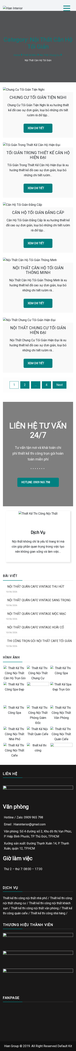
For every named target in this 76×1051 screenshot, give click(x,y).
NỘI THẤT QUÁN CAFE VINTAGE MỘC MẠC (36, 614)
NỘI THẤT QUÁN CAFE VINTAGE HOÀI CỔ (35, 627)
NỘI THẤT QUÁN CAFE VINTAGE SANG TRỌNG (39, 600)
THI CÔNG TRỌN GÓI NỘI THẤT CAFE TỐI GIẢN (39, 641)
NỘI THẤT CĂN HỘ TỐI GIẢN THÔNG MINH (38, 270)
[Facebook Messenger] (28, 1046)
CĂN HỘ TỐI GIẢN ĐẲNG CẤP (38, 212)
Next (59, 385)
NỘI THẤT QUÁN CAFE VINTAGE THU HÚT (35, 586)
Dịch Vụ (38, 532)
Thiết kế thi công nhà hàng (48, 913)
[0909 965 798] (9, 1046)
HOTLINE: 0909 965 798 (36, 482)
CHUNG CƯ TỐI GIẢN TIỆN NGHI (38, 97)
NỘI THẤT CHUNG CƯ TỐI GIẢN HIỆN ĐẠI (38, 330)
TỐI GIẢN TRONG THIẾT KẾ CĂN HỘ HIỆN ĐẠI (38, 155)
